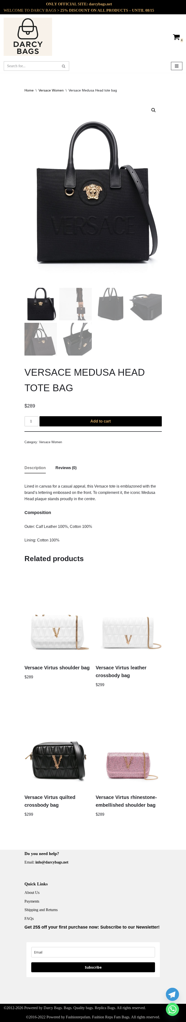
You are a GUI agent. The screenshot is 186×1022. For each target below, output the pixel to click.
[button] (153, 110)
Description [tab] (35, 468)
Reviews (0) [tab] (66, 468)
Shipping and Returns (41, 910)
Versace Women (51, 90)
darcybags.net (100, 4)
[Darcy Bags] (28, 37)
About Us (31, 892)
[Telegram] (172, 994)
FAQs (29, 918)
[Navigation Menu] (176, 66)
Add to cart (100, 421)
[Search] (63, 66)
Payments (31, 901)
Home (29, 90)
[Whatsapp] (172, 1009)
